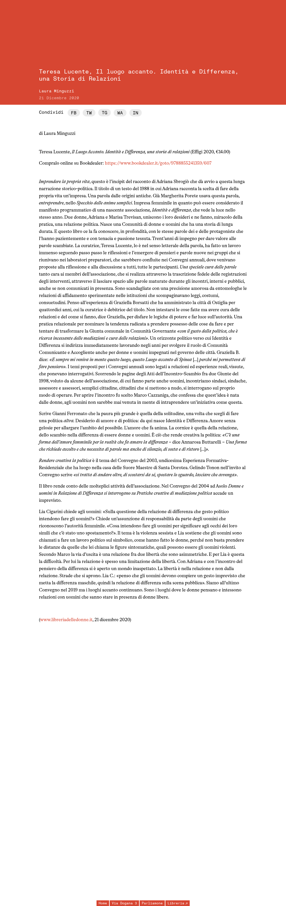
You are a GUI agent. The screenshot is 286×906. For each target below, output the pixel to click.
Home (103, 903)
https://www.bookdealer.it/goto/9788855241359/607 (158, 163)
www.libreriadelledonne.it (66, 620)
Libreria (175, 903)
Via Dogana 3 (124, 903)
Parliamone (152, 903)
